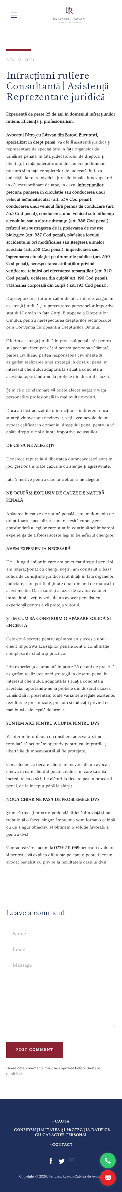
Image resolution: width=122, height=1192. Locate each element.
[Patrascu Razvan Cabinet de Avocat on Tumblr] (71, 1160)
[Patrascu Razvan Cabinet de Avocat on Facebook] (51, 1160)
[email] (108, 1178)
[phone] (108, 1160)
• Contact (61, 1145)
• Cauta (61, 1121)
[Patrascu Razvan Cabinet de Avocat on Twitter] (61, 1160)
